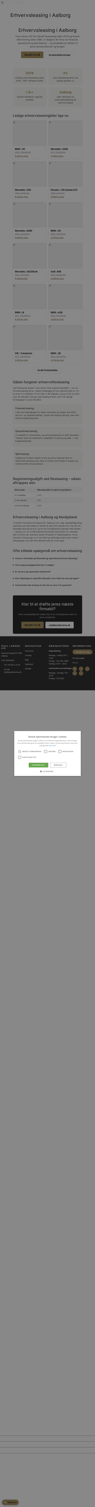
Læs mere (52, 745)
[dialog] (47, 753)
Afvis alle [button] (58, 765)
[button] (47, 771)
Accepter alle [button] (38, 765)
